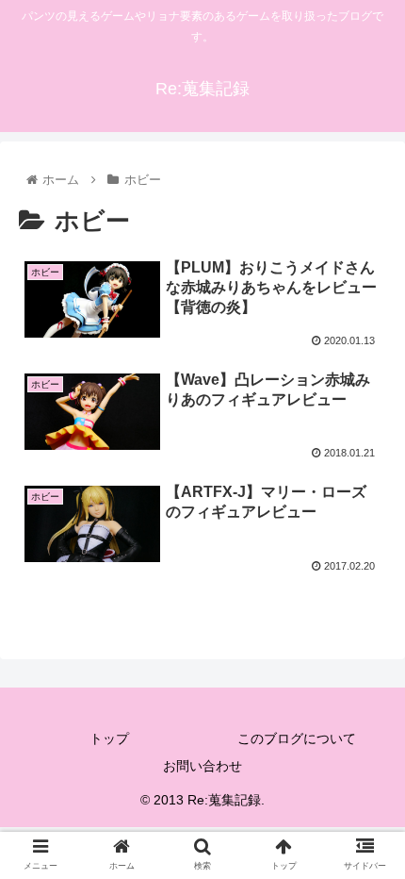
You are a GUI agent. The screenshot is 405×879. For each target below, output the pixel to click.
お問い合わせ (202, 765)
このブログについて (296, 738)
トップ (109, 738)
